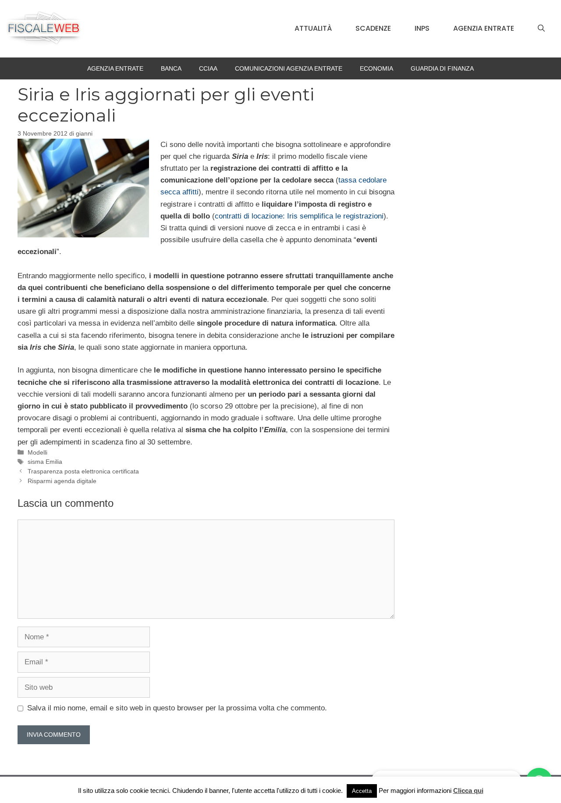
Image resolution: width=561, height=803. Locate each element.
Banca (171, 68)
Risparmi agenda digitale (62, 480)
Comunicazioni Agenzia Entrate (288, 68)
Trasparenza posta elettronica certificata (83, 471)
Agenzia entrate (483, 28)
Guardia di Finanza (442, 68)
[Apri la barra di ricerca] (541, 28)
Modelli (37, 452)
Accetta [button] (362, 791)
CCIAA (208, 68)
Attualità (313, 28)
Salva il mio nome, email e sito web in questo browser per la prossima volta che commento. (177, 708)
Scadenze (373, 28)
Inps (422, 28)
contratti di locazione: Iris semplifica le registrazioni (299, 216)
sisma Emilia (45, 461)
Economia (376, 68)
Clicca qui (468, 790)
